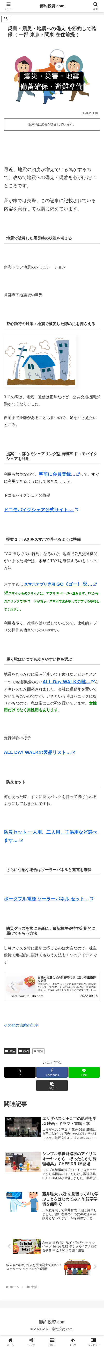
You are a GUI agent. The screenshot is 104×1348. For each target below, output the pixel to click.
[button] (51, 1085)
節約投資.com (52, 6)
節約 (26, 1051)
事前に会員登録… (57, 474)
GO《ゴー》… (57, 584)
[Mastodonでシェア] (40, 1239)
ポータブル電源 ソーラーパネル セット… (46, 898)
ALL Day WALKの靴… (66, 681)
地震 (40, 1051)
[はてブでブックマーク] (86, 1252)
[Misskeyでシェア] (86, 1239)
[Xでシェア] (17, 1239)
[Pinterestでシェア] (40, 1265)
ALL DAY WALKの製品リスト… (37, 752)
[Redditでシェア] (63, 1252)
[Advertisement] (52, 146)
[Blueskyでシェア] (63, 1239)
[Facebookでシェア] (17, 1252)
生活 (12, 1051)
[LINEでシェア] (17, 1265)
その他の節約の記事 (21, 1025)
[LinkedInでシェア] (63, 1265)
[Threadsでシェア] (40, 1252)
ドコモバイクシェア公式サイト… (39, 509)
